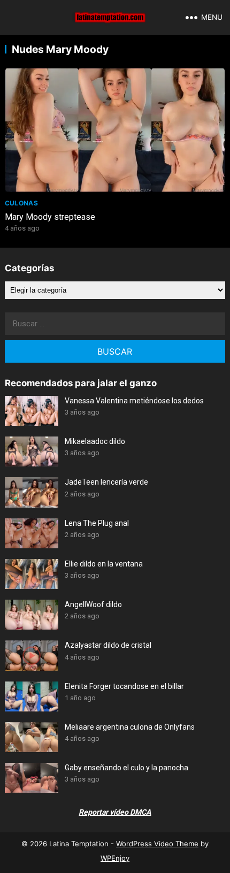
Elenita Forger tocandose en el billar (124, 686)
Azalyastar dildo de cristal (108, 645)
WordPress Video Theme (157, 843)
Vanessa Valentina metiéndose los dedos (134, 400)
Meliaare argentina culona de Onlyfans (130, 727)
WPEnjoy (115, 858)
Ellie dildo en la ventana (104, 564)
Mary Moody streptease (50, 217)
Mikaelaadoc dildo (95, 441)
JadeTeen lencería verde (106, 482)
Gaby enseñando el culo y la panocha (126, 767)
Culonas (22, 203)
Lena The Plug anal (97, 523)
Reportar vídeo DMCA (115, 812)
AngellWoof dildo (93, 604)
